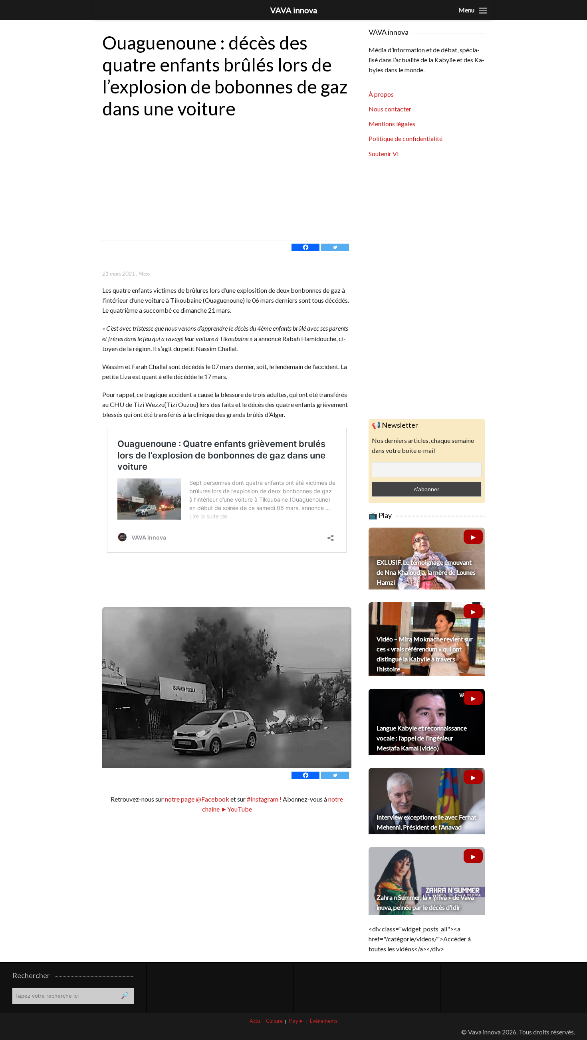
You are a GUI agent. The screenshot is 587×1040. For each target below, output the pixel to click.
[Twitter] (335, 247)
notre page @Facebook (197, 799)
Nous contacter (390, 109)
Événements (323, 1021)
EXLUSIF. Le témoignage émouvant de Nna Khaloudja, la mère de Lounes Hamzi (426, 572)
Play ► (296, 1021)
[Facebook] (305, 247)
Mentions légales (392, 123)
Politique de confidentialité (405, 138)
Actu (255, 1021)
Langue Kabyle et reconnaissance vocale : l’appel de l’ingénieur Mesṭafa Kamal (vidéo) (422, 738)
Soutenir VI (384, 153)
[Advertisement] (226, 180)
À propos (381, 94)
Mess (144, 273)
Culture (274, 1021)
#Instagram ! (264, 799)
